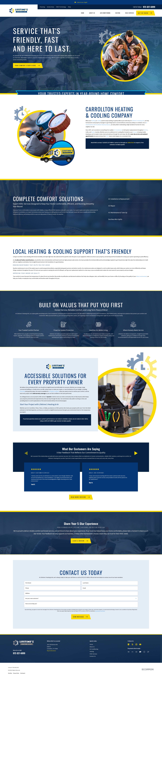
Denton (146, 130)
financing (22, 391)
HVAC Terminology (61, 7)
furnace (135, 132)
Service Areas (50, 7)
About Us (92, 647)
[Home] (18, 10)
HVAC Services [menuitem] (129, 13)
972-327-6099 (149, 6)
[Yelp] (132, 644)
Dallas (93, 132)
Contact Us (93, 656)
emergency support (54, 391)
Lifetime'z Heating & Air (138, 120)
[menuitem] (10, 673)
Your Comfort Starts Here (25, 65)
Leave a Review (78, 541)
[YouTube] (140, 644)
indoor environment (141, 276)
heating (93, 120)
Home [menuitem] (82, 13)
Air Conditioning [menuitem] (105, 13)
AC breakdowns (118, 130)
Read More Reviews (78, 497)
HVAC (107, 136)
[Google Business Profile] (128, 644)
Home (91, 644)
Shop (69, 7)
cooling (99, 120)
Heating (92, 651)
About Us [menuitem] (92, 13)
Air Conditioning (94, 649)
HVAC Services (93, 654)
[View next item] (136, 453)
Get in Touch (143, 13)
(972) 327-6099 (109, 142)
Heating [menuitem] (117, 13)
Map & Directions (51, 650)
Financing (42, 7)
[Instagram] (136, 644)
